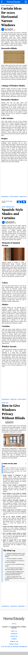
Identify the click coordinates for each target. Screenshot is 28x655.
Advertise (14, 633)
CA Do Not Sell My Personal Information (14, 646)
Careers (14, 638)
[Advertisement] (14, 180)
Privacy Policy (14, 644)
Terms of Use (14, 641)
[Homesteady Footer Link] (14, 619)
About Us (14, 631)
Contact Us (14, 636)
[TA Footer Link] (14, 623)
